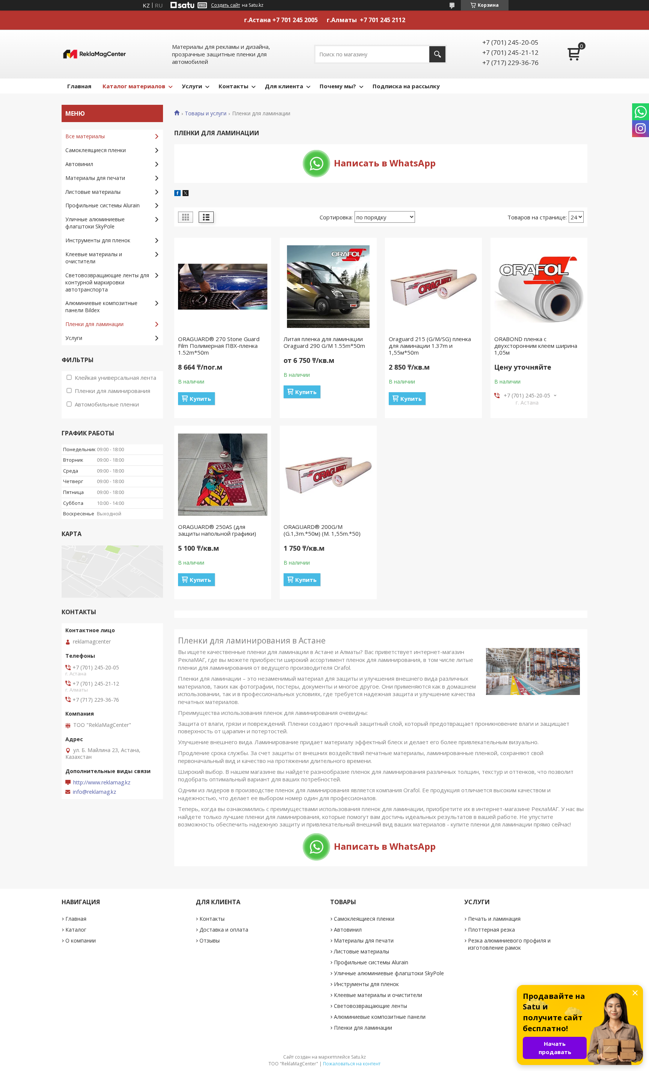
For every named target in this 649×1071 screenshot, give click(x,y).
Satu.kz (358, 1057)
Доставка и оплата (223, 929)
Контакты (233, 86)
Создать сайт (225, 5)
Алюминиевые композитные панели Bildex (101, 306)
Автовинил (79, 164)
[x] (186, 194)
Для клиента (284, 86)
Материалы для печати (95, 177)
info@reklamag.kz (94, 792)
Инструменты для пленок (97, 240)
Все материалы (85, 136)
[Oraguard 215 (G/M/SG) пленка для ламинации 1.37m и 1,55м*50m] (433, 286)
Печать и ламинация (494, 918)
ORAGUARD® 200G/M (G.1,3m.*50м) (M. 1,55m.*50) (322, 530)
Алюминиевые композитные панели (380, 1016)
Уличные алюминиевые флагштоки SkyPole (95, 223)
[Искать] (437, 54)
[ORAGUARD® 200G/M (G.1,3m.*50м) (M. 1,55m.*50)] (328, 474)
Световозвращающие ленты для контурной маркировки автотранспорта (107, 282)
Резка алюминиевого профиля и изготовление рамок (509, 944)
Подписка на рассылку (406, 86)
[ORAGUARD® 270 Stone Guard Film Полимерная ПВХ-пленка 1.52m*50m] (222, 286)
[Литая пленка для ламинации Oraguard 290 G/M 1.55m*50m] (328, 286)
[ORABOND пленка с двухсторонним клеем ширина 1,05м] (539, 286)
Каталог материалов (134, 86)
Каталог (75, 929)
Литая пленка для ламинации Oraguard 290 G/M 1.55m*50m (324, 342)
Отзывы (209, 940)
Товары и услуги (205, 113)
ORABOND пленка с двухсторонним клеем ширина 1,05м (535, 345)
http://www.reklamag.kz (101, 782)
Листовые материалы (93, 191)
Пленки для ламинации (94, 324)
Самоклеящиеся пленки (95, 150)
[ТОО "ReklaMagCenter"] (94, 54)
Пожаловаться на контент (351, 1063)
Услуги (192, 86)
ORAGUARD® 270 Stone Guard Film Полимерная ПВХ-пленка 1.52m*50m (219, 345)
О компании (80, 940)
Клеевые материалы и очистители (93, 258)
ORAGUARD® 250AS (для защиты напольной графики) (217, 530)
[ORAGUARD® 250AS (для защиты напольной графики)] (222, 474)
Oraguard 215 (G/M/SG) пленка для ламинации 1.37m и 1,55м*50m (430, 345)
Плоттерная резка (491, 929)
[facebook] (177, 194)
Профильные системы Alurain (102, 205)
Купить (200, 398)
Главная (79, 86)
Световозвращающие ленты (370, 1005)
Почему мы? (338, 86)
